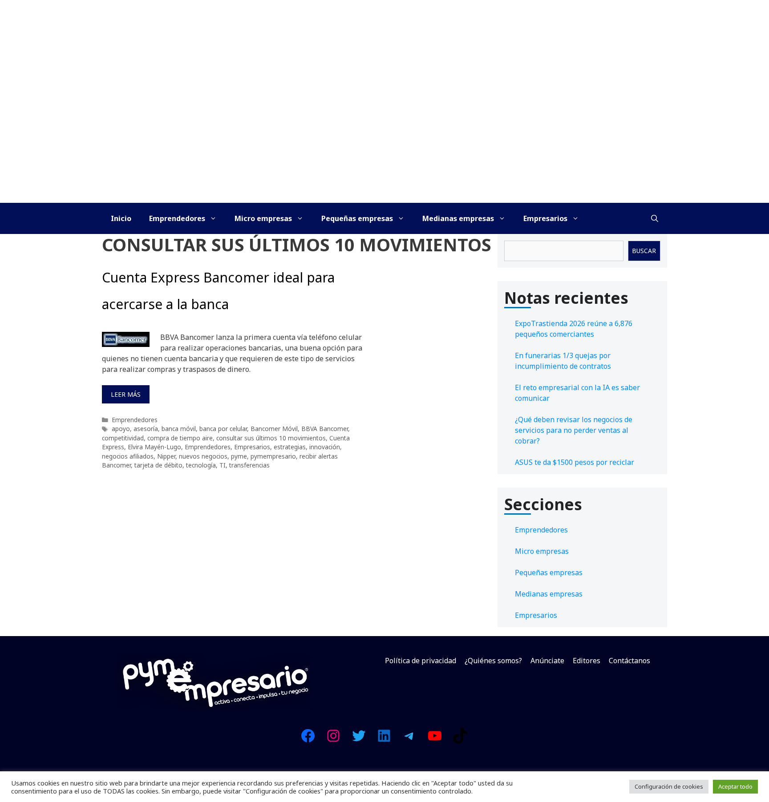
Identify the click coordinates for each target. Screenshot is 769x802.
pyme (239, 456)
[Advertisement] (384, 136)
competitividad (123, 438)
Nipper (166, 456)
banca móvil (179, 428)
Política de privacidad (420, 660)
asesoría (146, 428)
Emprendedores (177, 218)
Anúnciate (547, 660)
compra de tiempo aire (180, 438)
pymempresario (273, 456)
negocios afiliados (128, 456)
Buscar (644, 250)
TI (222, 465)
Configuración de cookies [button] (669, 786)
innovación (324, 447)
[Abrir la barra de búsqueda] (654, 218)
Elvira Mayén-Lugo (154, 447)
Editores (586, 660)
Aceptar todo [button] (735, 786)
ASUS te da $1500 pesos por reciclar (574, 462)
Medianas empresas (458, 218)
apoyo (121, 428)
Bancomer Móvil (274, 428)
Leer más (126, 394)
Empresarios (545, 218)
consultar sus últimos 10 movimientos (271, 438)
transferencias (249, 465)
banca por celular (223, 428)
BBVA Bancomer (324, 428)
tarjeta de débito (158, 465)
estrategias (290, 447)
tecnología (201, 465)
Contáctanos (629, 660)
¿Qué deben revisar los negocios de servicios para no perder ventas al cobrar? (573, 430)
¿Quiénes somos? (493, 660)
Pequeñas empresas (357, 218)
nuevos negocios (203, 456)
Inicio (121, 218)
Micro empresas (263, 218)
